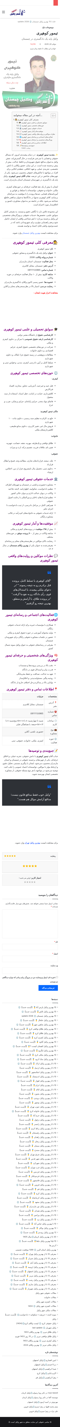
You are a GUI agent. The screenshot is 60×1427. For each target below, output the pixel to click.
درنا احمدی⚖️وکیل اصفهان (45, 1364)
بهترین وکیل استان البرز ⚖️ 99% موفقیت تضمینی (35, 1250)
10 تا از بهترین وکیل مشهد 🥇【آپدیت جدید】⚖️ (36, 1202)
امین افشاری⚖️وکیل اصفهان (44, 1360)
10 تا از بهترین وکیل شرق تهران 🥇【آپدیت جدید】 (35, 1154)
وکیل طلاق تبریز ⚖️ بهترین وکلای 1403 (40, 1332)
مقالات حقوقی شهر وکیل (45, 1293)
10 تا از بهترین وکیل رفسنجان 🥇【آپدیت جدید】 (36, 1133)
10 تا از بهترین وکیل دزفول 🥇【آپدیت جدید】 (37, 1120)
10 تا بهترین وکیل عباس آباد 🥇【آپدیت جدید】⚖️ (36, 1224)
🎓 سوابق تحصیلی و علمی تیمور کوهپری (33, 123)
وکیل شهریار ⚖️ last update (44, 1328)
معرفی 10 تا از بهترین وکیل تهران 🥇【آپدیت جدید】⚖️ (33, 1254)
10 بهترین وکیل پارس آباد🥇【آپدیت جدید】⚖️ (37, 1007)
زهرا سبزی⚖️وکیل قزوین (33, 1406)
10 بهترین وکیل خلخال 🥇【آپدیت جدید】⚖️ (38, 1020)
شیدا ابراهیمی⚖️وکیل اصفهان (44, 1369)
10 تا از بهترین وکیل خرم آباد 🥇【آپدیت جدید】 (36, 1115)
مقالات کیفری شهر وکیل (46, 1302)
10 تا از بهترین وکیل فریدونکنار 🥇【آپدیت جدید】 (35, 1176)
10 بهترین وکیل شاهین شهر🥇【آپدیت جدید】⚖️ (36, 1024)
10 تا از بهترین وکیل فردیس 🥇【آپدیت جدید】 (37, 1172)
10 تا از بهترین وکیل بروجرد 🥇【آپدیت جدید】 (37, 1098)
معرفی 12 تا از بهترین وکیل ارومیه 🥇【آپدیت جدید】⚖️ (33, 1267)
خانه (54, 21)
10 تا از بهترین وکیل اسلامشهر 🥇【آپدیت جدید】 (36, 1072)
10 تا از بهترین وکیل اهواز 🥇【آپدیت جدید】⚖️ (36, 1081)
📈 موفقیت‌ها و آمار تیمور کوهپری (31, 131)
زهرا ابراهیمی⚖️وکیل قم (46, 1377)
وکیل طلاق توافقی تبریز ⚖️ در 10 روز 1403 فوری (35, 1336)
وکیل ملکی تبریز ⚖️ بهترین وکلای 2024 (39, 1345)
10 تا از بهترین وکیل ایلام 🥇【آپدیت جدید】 (38, 1089)
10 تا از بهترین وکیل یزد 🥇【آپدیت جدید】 (38, 1219)
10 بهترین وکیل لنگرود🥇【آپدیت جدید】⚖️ (38, 1050)
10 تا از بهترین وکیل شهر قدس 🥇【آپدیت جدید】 (35, 1159)
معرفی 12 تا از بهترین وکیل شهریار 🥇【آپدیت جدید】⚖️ (32, 1289)
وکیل (54, 1319)
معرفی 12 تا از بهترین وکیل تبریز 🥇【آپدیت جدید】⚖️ (33, 1276)
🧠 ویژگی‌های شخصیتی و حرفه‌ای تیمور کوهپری (35, 140)
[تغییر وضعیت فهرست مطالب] (52, 115)
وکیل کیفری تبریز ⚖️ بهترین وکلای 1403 (39, 1341)
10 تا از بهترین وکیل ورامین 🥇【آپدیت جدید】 (37, 1215)
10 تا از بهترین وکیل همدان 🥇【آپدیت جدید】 (37, 1211)
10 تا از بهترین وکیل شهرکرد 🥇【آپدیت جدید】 (36, 1163)
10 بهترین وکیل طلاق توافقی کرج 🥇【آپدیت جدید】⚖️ (33, 1029)
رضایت (28, 148)
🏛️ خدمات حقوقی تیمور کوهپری (30, 128)
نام (56, 942)
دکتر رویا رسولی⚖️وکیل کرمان (33, 1393)
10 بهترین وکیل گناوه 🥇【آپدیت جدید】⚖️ (38, 1042)
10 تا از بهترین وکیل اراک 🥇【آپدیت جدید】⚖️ (36, 1063)
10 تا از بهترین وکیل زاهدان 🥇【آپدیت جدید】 (37, 1137)
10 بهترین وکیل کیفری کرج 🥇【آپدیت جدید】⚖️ (36, 1037)
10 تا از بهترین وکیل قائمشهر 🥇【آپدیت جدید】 (36, 1180)
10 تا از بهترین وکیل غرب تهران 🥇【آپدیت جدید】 (35, 1167)
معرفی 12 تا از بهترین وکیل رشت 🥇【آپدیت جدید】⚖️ (33, 1280)
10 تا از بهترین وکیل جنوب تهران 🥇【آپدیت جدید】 (35, 1107)
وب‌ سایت (54, 965)
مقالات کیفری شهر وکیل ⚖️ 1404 (42, 1306)
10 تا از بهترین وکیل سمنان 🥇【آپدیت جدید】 (37, 1146)
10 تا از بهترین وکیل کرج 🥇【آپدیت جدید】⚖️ (37, 1193)
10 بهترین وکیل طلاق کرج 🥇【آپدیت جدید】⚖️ (36, 1033)
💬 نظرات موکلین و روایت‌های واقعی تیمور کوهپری (37, 134)
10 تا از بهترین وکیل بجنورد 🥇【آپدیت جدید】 (37, 1094)
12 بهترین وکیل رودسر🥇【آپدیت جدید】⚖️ (38, 1232)
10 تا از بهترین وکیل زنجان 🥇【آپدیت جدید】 (37, 1141)
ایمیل (55, 953)
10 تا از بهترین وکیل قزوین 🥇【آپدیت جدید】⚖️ (36, 1185)
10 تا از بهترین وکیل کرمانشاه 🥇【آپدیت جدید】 (36, 1198)
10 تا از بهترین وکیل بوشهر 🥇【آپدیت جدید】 (37, 1102)
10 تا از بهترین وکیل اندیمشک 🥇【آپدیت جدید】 (36, 1076)
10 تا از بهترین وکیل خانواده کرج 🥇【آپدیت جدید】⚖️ (34, 1111)
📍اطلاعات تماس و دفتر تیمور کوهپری (32, 143)
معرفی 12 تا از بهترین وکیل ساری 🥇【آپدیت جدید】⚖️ (33, 1284)
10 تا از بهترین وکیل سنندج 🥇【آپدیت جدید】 (37, 1150)
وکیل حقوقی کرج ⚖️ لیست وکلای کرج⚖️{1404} (36, 1323)
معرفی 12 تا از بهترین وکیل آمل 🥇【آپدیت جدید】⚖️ (34, 1263)
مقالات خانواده (50, 1297)
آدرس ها (52, 1245)
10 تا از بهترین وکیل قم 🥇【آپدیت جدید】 (38, 1189)
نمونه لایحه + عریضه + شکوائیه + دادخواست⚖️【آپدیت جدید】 (30, 1315)
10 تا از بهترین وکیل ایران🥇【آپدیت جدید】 (38, 1085)
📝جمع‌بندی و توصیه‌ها (26, 145)
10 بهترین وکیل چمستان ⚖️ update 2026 (34, 21)
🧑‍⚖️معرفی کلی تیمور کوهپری (27, 119)
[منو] (3, 13)
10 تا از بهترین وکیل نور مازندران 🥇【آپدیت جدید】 (35, 1206)
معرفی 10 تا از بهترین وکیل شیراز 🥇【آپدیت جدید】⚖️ (33, 1258)
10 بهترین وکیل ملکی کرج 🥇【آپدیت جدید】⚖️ (36, 1055)
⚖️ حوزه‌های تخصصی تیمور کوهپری (31, 125)
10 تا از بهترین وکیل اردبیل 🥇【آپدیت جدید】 (37, 1068)
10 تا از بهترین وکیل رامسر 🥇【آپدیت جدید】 (37, 1124)
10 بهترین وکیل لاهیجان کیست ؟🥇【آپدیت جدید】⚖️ (34, 1046)
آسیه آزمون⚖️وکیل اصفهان (38, 1402)
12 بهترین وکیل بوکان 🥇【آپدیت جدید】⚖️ (38, 1228)
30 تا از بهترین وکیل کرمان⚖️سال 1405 (39, 1237)
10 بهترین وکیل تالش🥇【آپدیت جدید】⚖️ (38, 1011)
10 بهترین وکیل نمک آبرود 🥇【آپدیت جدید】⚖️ (36, 1059)
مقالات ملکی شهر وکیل (46, 1310)
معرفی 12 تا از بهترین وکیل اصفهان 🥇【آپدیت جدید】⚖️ (32, 1271)
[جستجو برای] (56, 13)
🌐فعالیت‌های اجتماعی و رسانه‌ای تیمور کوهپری (36, 137)
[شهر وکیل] (16, 12)
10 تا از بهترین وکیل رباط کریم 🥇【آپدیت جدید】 (35, 1128)
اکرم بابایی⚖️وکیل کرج (46, 1373)
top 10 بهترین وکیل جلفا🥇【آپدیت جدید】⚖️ (37, 1241)
